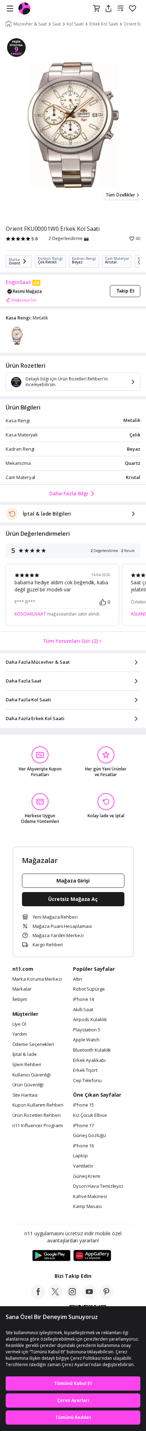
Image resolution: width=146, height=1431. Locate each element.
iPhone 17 (83, 1126)
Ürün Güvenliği (28, 1085)
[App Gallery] (92, 1256)
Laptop (80, 1156)
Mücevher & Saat (30, 24)
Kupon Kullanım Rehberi (37, 1105)
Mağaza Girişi (73, 880)
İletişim (19, 999)
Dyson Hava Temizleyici (98, 1186)
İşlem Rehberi (26, 1065)
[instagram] (72, 1297)
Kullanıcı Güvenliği (31, 1075)
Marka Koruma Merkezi (37, 979)
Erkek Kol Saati (103, 24)
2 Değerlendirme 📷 (69, 238)
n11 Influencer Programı (37, 1126)
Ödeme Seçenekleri (33, 1044)
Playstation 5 (86, 1030)
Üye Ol (19, 1024)
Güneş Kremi (86, 1176)
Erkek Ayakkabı (89, 1060)
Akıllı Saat (83, 1010)
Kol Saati (75, 24)
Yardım (19, 1034)
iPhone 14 (83, 999)
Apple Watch (86, 1040)
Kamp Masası (87, 1206)
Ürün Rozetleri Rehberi (36, 1115)
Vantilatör (83, 1166)
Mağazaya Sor (24, 299)
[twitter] (55, 1297)
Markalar (22, 989)
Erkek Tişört (85, 1070)
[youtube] (89, 1297)
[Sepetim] (96, 9)
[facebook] (38, 1297)
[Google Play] (51, 1256)
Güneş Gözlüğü (89, 1135)
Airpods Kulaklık (90, 1020)
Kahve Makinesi (90, 1196)
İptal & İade (24, 1054)
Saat (56, 24)
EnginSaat (18, 282)
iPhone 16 (83, 1146)
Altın (77, 979)
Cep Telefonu (87, 1081)
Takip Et (125, 291)
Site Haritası (25, 1095)
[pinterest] (106, 1297)
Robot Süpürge (89, 989)
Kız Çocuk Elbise (90, 1115)
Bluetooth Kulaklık (92, 1050)
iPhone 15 (83, 1105)
